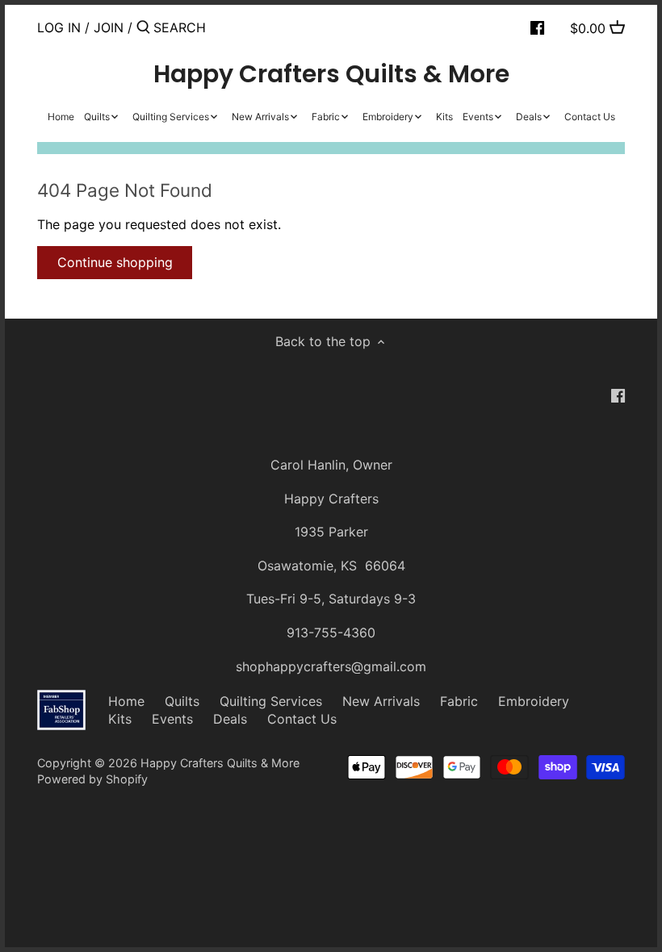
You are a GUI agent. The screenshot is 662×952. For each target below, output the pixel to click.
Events (172, 719)
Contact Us (302, 719)
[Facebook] (537, 26)
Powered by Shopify (92, 779)
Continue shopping (115, 262)
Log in (59, 27)
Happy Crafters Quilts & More (331, 74)
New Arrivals (381, 701)
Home (126, 701)
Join (109, 27)
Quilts (182, 701)
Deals (230, 719)
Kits (120, 719)
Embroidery (533, 701)
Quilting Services (271, 701)
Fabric (459, 701)
